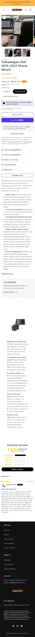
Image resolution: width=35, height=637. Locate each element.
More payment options (17, 133)
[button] (4, 10)
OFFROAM (14, 633)
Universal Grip (20, 91)
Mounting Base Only (11, 96)
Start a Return (8, 564)
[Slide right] (33, 53)
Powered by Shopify (23, 633)
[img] (5, 482)
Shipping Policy (9, 292)
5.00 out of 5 (22, 449)
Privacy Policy (8, 539)
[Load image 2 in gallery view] (17, 52)
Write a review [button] (17, 469)
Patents (6, 534)
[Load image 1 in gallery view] (9, 52)
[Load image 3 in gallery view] (26, 52)
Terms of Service (9, 548)
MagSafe (7, 91)
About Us (7, 530)
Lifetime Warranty (10, 569)
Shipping (3, 84)
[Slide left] (2, 53)
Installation (7, 560)
